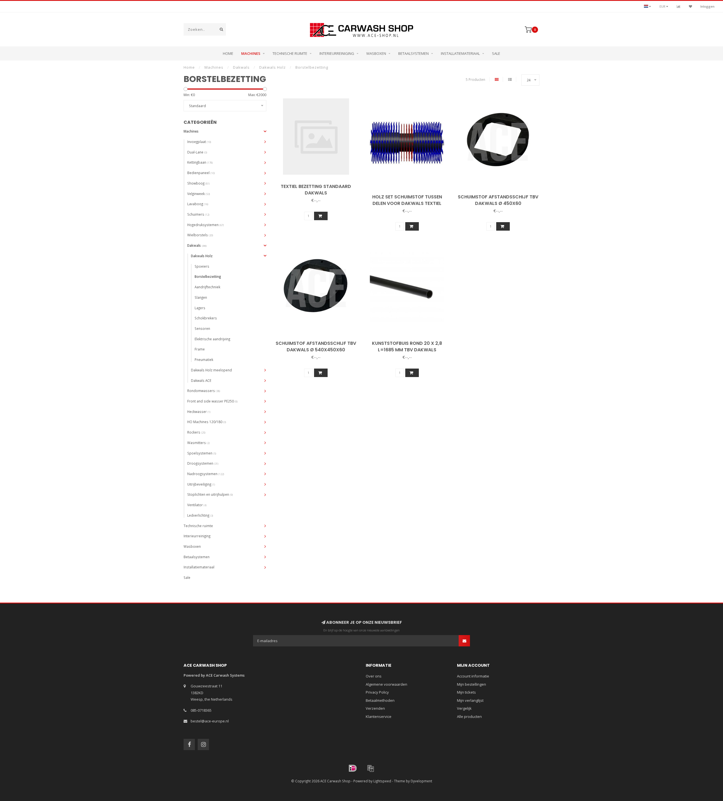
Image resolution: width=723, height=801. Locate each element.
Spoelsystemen (201, 453)
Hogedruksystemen (205, 224)
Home (228, 53)
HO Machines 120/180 (206, 421)
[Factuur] (370, 768)
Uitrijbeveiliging (201, 484)
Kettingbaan (200, 162)
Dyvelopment (421, 781)
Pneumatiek (204, 359)
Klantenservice (378, 716)
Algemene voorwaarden (386, 684)
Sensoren (202, 328)
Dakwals (196, 245)
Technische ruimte (290, 53)
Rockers (196, 432)
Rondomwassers (203, 390)
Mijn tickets (466, 692)
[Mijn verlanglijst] (690, 6)
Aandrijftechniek (207, 287)
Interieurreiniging (336, 53)
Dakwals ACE (201, 380)
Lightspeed (382, 781)
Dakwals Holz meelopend (211, 370)
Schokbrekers (206, 318)
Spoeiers (202, 266)
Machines (250, 53)
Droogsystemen (202, 463)
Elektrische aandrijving (212, 339)
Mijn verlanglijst (470, 700)
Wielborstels (200, 235)
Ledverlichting (200, 515)
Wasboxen (376, 53)
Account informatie (473, 676)
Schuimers (198, 214)
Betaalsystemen (413, 53)
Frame (200, 349)
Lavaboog (197, 204)
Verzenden (375, 708)
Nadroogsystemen (205, 473)
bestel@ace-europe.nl (210, 721)
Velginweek (198, 193)
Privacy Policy (377, 692)
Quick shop (318, 184)
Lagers (200, 308)
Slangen (201, 297)
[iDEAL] (353, 768)
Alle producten (469, 716)
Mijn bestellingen (471, 684)
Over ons (374, 676)
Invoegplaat (199, 141)
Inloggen (707, 6)
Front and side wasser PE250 (212, 401)
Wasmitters (198, 442)
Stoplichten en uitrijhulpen (210, 494)
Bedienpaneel (201, 172)
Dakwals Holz (202, 256)
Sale (496, 53)
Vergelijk (464, 708)
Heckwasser (198, 411)
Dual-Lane (197, 152)
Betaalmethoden (380, 700)
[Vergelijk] (678, 6)
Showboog (198, 183)
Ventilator (196, 505)
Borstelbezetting (208, 276)
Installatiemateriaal (460, 53)
